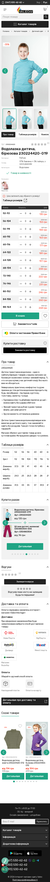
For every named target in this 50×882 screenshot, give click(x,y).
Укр (38, 2)
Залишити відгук (25, 582)
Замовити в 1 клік (27, 324)
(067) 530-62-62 (16, 860)
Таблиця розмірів (27, 134)
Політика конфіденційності (25, 880)
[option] (9, 119)
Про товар (8, 134)
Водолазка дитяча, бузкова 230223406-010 (36, 763)
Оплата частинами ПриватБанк (27, 333)
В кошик (20, 315)
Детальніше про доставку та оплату (19, 701)
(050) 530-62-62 (16, 864)
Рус (45, 2)
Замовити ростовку (25, 350)
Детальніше (25, 546)
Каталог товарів (27, 24)
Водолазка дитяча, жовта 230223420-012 (13, 761)
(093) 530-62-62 (17, 869)
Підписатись (42, 821)
